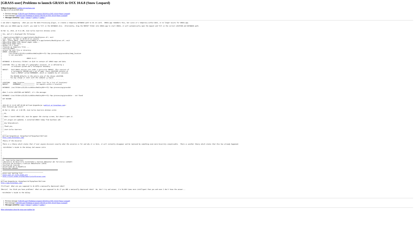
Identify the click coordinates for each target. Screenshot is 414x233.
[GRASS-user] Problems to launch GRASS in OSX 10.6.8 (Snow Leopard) (44, 14)
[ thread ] (28, 17)
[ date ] (22, 17)
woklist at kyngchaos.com (26, 8)
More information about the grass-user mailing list (18, 209)
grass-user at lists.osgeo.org (15, 175)
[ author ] (42, 17)
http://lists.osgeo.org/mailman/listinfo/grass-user (24, 176)
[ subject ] (35, 17)
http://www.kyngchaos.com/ (13, 137)
